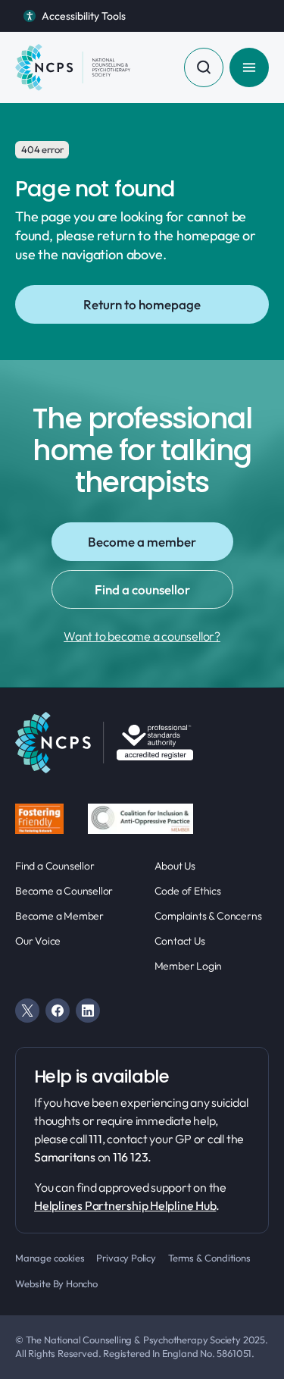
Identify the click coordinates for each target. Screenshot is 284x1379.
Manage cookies (49, 1258)
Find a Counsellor (55, 866)
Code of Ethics (187, 891)
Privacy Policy (125, 1258)
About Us (174, 866)
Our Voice (38, 941)
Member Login (188, 966)
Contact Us (179, 941)
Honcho (82, 1283)
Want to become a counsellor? (142, 636)
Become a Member (59, 916)
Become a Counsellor (64, 891)
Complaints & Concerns (208, 916)
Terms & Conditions (209, 1258)
